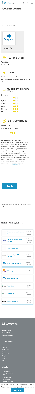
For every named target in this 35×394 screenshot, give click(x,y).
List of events (5, 346)
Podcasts (4, 351)
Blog (3, 360)
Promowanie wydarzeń (9, 383)
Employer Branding (8, 373)
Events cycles (5, 349)
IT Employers (5, 353)
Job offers (4, 355)
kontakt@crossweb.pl (7, 335)
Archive (4, 357)
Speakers (4, 358)
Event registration (8, 381)
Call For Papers (6, 348)
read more (16, 164)
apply (17, 390)
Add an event (6, 379)
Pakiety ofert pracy (8, 375)
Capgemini (7, 48)
